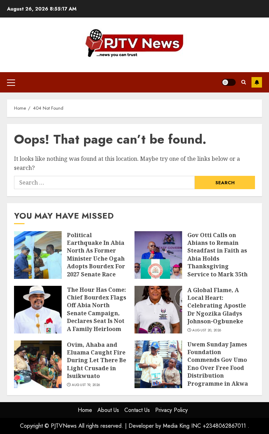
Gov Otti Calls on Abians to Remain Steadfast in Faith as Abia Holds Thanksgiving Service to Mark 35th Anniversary (217, 258)
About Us (108, 410)
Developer (141, 426)
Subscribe (256, 82)
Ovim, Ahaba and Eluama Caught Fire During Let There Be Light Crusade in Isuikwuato (96, 360)
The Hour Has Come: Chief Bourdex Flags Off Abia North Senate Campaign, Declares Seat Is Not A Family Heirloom (96, 309)
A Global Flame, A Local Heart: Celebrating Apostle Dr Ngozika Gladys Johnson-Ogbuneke (216, 305)
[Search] (243, 82)
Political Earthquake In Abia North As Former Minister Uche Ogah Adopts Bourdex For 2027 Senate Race (96, 254)
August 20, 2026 (206, 330)
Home (85, 410)
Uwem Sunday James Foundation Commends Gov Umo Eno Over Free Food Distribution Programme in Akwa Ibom (217, 367)
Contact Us (137, 410)
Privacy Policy (171, 410)
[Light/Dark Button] (229, 82)
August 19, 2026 (86, 385)
